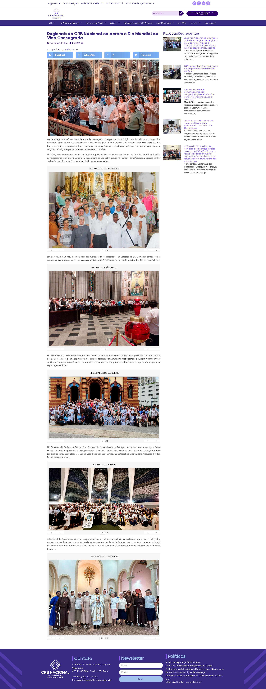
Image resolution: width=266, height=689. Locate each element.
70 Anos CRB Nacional (69, 22)
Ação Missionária (164, 22)
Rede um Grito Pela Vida (92, 3)
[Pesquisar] (181, 13)
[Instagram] (208, 3)
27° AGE (182, 22)
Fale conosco (210, 22)
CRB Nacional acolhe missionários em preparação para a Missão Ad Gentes (201, 69)
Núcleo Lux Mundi (114, 3)
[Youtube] (203, 3)
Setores (113, 22)
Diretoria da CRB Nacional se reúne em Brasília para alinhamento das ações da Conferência (198, 124)
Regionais (52, 3)
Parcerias (193, 22)
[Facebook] (194, 3)
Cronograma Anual (94, 22)
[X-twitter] (199, 3)
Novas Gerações (71, 3)
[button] (60, 55)
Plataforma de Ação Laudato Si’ (140, 3)
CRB (50, 22)
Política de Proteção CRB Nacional (138, 22)
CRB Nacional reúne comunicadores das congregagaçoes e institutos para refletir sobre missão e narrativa (199, 94)
